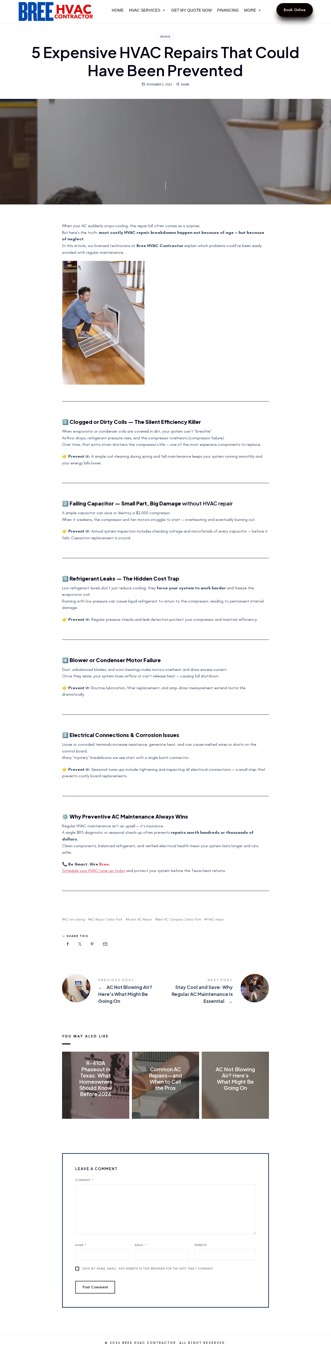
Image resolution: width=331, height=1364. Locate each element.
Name (81, 1245)
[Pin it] (92, 944)
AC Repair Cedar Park (106, 919)
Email (141, 1245)
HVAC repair (215, 919)
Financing (228, 10)
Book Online (295, 10)
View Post (95, 1104)
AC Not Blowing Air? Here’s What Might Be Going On (114, 991)
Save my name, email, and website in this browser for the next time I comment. (148, 1268)
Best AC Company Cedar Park (179, 919)
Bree (104, 864)
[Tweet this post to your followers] (80, 944)
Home (118, 10)
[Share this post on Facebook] (67, 944)
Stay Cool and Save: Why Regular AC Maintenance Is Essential (217, 991)
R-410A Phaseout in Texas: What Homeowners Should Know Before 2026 (95, 1078)
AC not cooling (74, 919)
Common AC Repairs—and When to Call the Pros (165, 1078)
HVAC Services (144, 10)
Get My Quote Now (191, 10)
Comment (84, 1180)
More (250, 10)
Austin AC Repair (139, 919)
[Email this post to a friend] (104, 944)
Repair (165, 36)
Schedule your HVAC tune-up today (93, 870)
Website (200, 1245)
